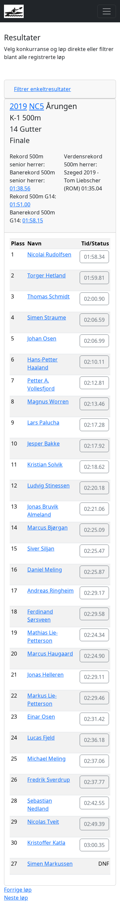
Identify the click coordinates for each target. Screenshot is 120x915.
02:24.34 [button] (94, 635)
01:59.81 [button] (94, 277)
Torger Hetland (46, 275)
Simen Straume (46, 317)
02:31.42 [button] (94, 719)
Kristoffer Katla (46, 842)
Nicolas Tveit (43, 821)
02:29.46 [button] (94, 698)
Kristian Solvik (45, 464)
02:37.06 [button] (94, 761)
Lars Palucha (43, 422)
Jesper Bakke (43, 443)
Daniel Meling (44, 569)
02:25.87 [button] (94, 572)
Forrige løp (18, 889)
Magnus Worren (48, 401)
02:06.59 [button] (94, 319)
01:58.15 (32, 220)
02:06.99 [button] (94, 340)
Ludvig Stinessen (48, 485)
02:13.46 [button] (94, 403)
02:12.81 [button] (94, 382)
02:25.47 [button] (94, 551)
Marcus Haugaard (50, 653)
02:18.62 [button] (94, 467)
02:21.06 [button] (94, 509)
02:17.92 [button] (94, 445)
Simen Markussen (50, 863)
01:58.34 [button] (94, 256)
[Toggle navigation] (106, 11)
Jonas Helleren (45, 674)
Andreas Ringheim (50, 590)
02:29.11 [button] (94, 677)
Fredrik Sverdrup (48, 779)
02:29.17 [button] (94, 593)
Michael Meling (46, 758)
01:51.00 (20, 204)
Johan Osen (41, 338)
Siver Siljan (40, 548)
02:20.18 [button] (94, 488)
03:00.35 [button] (94, 845)
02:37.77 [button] (94, 782)
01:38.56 (20, 188)
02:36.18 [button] (94, 740)
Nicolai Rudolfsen (49, 254)
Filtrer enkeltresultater (42, 89)
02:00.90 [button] (94, 298)
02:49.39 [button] (94, 824)
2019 (18, 106)
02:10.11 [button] (94, 361)
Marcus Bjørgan (47, 527)
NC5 (36, 106)
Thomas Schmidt (48, 296)
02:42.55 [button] (94, 803)
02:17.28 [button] (94, 424)
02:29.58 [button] (94, 614)
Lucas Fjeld (41, 737)
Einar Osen (41, 716)
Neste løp (16, 897)
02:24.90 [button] (94, 656)
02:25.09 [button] (94, 530)
